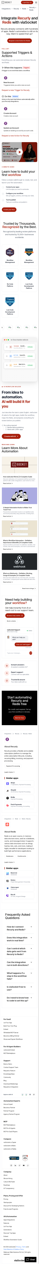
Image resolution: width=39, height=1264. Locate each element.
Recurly (16, 9)
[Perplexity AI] (30, 1094)
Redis (24, 9)
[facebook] (15, 1165)
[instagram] (11, 1165)
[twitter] (19, 1165)
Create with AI (10, 436)
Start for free (19, 718)
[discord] (28, 1165)
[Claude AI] (26, 1094)
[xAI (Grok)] (33, 1094)
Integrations (6, 9)
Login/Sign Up (27, 2)
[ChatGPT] (22, 1094)
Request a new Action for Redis (19, 40)
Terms (24, 1247)
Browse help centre (13, 615)
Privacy (18, 1247)
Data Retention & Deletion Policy (14, 1249)
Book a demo (11, 621)
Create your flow (9, 209)
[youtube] (23, 1165)
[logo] (8, 2)
